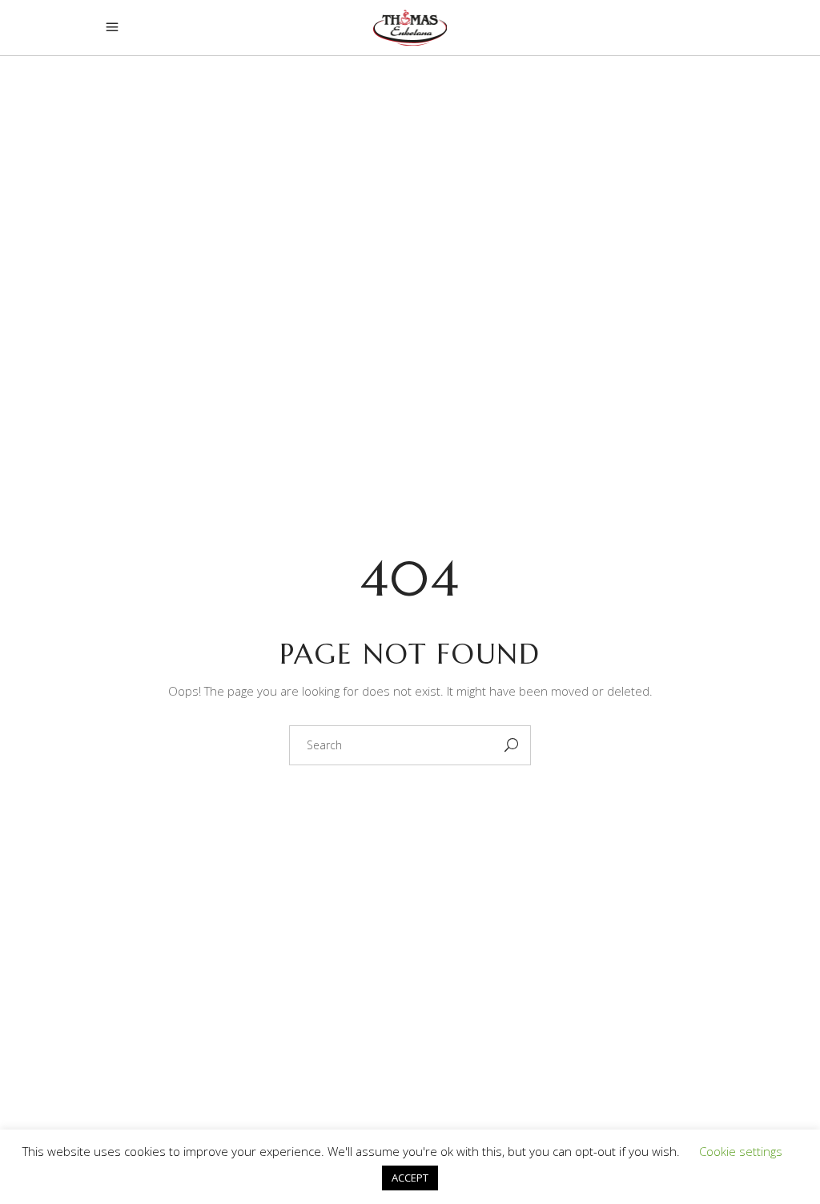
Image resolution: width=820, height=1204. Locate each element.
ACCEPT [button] (410, 1177)
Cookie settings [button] (740, 1151)
